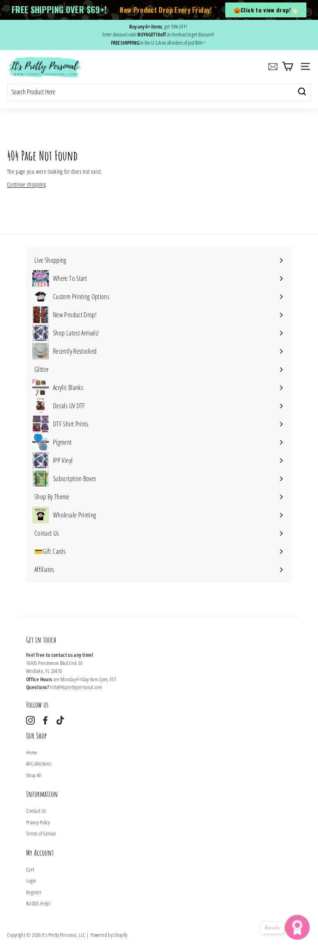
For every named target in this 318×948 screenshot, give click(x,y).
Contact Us (36, 810)
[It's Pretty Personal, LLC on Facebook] (45, 720)
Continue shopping (26, 184)
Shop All (33, 775)
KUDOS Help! (38, 903)
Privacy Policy (38, 822)
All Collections (38, 763)
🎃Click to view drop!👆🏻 (266, 9)
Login (31, 880)
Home (31, 752)
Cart (30, 869)
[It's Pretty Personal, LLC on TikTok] (60, 720)
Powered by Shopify (109, 934)
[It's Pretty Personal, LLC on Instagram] (30, 720)
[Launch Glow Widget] (297, 927)
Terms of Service (41, 833)
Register (33, 892)
